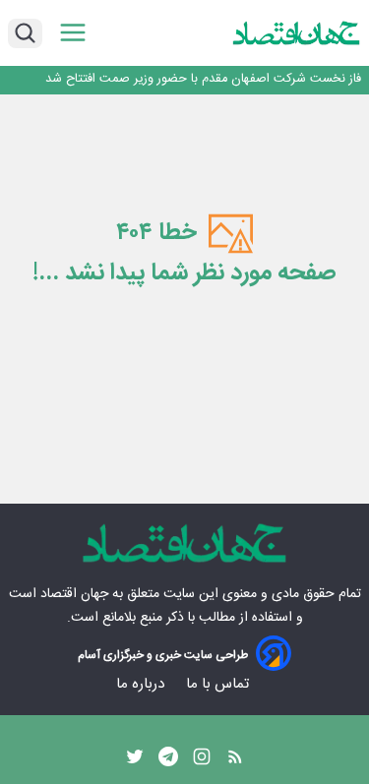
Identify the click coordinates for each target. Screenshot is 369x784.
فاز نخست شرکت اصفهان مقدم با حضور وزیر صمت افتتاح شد (203, 79)
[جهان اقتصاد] (296, 33)
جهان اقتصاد (74, 594)
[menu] (73, 33)
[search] (25, 33)
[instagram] (202, 761)
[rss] (235, 761)
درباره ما (142, 684)
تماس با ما (219, 684)
